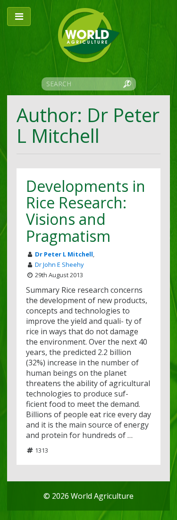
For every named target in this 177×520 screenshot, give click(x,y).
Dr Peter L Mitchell (64, 254)
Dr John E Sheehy (59, 264)
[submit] (127, 83)
